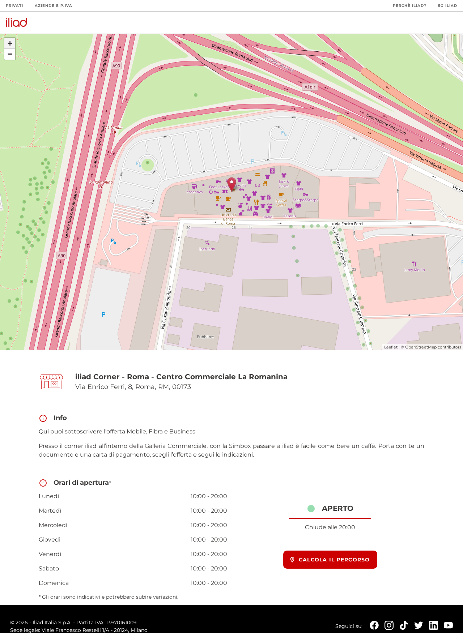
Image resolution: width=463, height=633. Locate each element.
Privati (14, 5)
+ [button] (10, 43)
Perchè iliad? (409, 5)
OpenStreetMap (421, 347)
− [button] (10, 54)
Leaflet (391, 347)
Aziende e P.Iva (53, 5)
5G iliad (447, 5)
